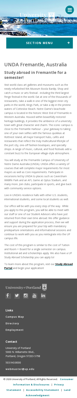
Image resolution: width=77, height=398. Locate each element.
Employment (15, 330)
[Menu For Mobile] (68, 8)
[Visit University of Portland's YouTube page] (34, 296)
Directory (12, 323)
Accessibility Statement (42, 390)
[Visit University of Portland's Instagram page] (25, 296)
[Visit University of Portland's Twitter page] (17, 296)
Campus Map (15, 316)
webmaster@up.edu (20, 369)
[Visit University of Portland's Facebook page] (8, 296)
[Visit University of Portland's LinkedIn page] (43, 296)
